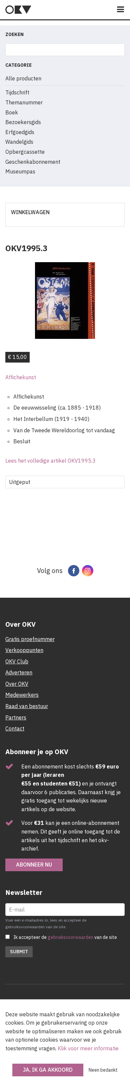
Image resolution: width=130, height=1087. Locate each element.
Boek (11, 112)
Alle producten (23, 78)
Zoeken (14, 34)
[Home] (18, 9)
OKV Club (16, 661)
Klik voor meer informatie (88, 1048)
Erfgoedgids (19, 132)
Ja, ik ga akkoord (48, 1069)
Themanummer (24, 102)
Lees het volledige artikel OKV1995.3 (50, 460)
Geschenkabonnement (32, 161)
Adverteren (18, 672)
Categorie (18, 65)
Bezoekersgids (23, 122)
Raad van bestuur (26, 706)
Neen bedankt (103, 1070)
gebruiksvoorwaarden (70, 937)
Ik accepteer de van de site (65, 937)
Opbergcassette (25, 151)
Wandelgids (19, 141)
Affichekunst (20, 377)
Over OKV (16, 683)
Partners (15, 717)
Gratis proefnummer (30, 639)
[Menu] (121, 9)
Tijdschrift (17, 92)
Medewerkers (22, 694)
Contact (14, 728)
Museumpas (20, 171)
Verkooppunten (24, 650)
